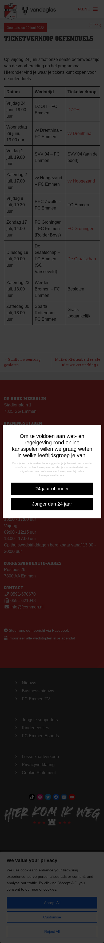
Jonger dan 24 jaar (52, 504)
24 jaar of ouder (52, 488)
